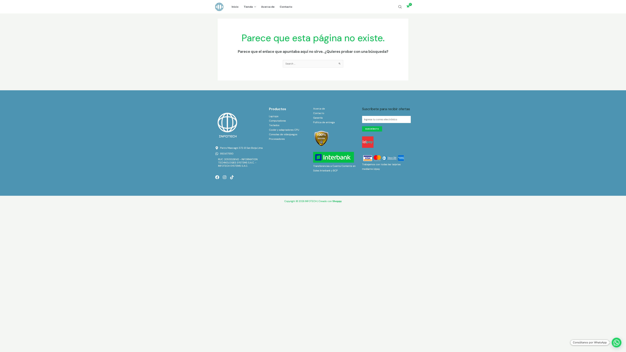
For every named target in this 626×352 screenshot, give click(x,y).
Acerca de (319, 108)
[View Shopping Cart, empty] (408, 7)
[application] (254, 7)
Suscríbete (372, 129)
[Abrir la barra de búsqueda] (400, 6)
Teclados (274, 125)
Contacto (318, 113)
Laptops (273, 116)
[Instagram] (225, 177)
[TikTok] (232, 177)
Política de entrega (324, 122)
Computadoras (277, 120)
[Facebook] (217, 177)
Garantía (318, 117)
